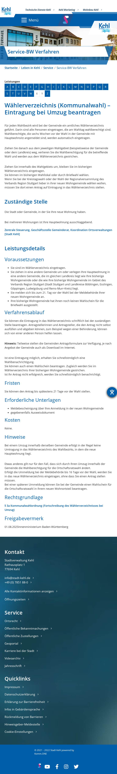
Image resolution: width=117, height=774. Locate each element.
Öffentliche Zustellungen (21, 636)
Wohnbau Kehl (90, 9)
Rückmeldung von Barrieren (24, 717)
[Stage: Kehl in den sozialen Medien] (66, 18)
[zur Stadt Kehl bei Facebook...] (57, 766)
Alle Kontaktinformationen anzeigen (29, 591)
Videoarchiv (13, 658)
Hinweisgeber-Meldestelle (22, 724)
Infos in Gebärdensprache (22, 709)
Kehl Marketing (67, 9)
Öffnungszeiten (15, 599)
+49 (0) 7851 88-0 (16, 582)
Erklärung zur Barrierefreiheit (25, 702)
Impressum (12, 687)
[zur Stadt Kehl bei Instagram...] (66, 766)
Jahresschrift (13, 666)
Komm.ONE (40, 753)
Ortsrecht (11, 621)
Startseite (11, 68)
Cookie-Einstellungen (19, 732)
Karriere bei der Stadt (19, 651)
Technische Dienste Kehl (38, 9)
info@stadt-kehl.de (17, 578)
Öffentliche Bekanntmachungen (26, 628)
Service (48, 68)
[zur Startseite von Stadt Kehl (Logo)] (107, 27)
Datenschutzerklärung (20, 694)
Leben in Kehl (30, 68)
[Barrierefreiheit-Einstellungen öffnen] (112, 392)
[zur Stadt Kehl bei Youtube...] (47, 766)
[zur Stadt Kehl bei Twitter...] (76, 766)
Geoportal (11, 643)
